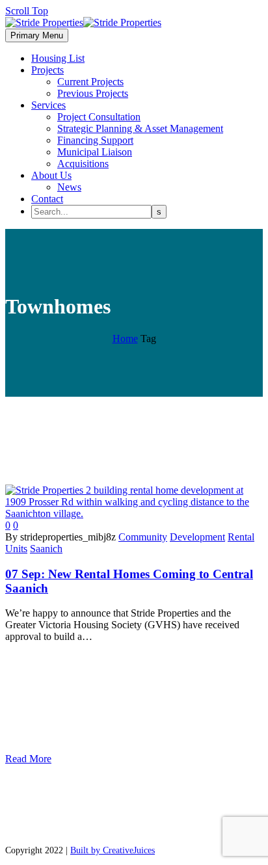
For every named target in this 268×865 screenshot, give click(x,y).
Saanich (46, 548)
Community (142, 536)
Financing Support (95, 140)
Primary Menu (36, 35)
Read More (28, 758)
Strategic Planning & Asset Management (140, 128)
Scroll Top (26, 10)
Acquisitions (83, 163)
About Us (51, 175)
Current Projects (90, 81)
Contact (47, 198)
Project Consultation (99, 116)
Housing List (58, 58)
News (69, 187)
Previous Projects (92, 93)
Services (48, 105)
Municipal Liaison (94, 151)
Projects (47, 69)
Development (197, 536)
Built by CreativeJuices (112, 850)
